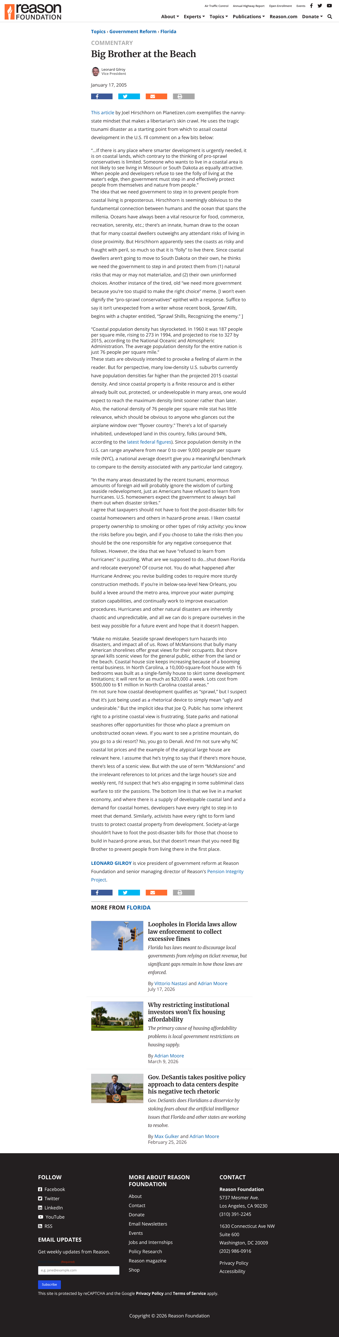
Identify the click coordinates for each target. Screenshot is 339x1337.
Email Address (56, 1262)
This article (102, 112)
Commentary (112, 43)
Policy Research (145, 1251)
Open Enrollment (280, 6)
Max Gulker (167, 1136)
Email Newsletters (148, 1224)
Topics (217, 16)
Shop (134, 1270)
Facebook (55, 1189)
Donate (310, 16)
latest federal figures (149, 442)
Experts (192, 16)
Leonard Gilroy (111, 863)
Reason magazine (147, 1261)
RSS (48, 1226)
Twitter (52, 1198)
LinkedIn (54, 1208)
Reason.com (283, 16)
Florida (168, 31)
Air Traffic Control (217, 6)
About (168, 16)
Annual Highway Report (248, 6)
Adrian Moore (212, 983)
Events (301, 6)
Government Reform (133, 31)
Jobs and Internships (150, 1242)
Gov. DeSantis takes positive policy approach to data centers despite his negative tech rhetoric (197, 1084)
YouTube (55, 1217)
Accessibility (232, 1271)
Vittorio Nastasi (171, 983)
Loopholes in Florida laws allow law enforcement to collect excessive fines (192, 931)
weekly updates (63, 1252)
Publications (247, 16)
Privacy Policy (234, 1263)
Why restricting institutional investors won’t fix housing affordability (188, 1012)
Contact (137, 1205)
